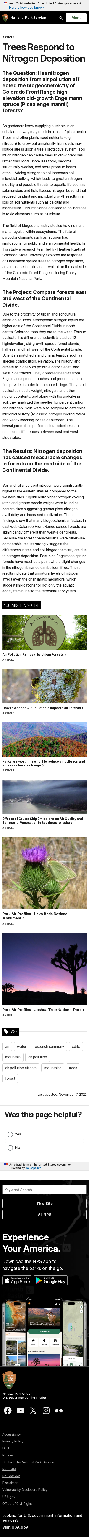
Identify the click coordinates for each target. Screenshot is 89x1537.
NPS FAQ (9, 1469)
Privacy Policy (13, 1441)
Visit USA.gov (15, 1527)
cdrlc (76, 1046)
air (7, 1046)
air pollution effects (21, 1067)
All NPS (44, 1214)
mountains (52, 1067)
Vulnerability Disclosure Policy (24, 1490)
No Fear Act (11, 1476)
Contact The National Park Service (28, 1462)
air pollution (37, 1057)
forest (10, 1078)
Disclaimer (10, 1483)
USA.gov (8, 1497)
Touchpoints (33, 1167)
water (21, 1046)
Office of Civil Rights (17, 1504)
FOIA (5, 1448)
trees (73, 1067)
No (17, 1147)
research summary (49, 1046)
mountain (13, 1057)
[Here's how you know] (44, 5)
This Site (44, 1203)
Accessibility (11, 1434)
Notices (8, 1455)
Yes (18, 1134)
